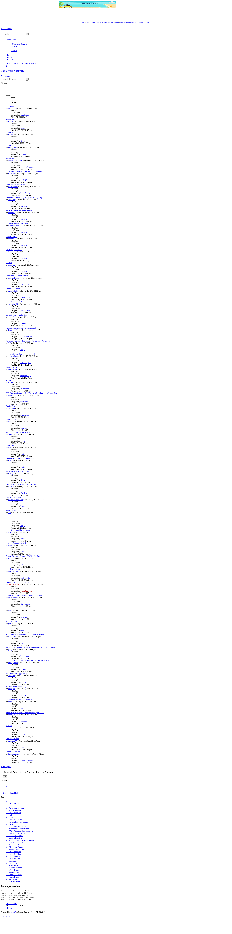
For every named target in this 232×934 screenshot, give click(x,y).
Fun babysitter (11, 510)
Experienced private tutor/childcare (19, 700)
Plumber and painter (13, 289)
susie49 (11, 532)
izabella (11, 382)
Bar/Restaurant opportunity (16, 686)
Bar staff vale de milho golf (16, 315)
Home (83, 22)
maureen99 (24, 415)
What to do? (111, 22)
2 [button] (6, 89)
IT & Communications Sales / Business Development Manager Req (31, 393)
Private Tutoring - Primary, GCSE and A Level (23, 556)
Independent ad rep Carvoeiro (17, 582)
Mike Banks (13, 187)
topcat (22, 643)
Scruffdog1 (24, 284)
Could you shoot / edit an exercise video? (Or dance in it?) (28, 660)
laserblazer (24, 389)
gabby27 (11, 715)
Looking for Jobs (12, 739)
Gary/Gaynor (13, 597)
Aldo (22, 630)
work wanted (11, 419)
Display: (6, 772)
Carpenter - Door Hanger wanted (18, 530)
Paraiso (11, 460)
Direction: (40, 772)
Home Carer (10, 445)
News (121, 22)
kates (10, 558)
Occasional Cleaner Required (17, 276)
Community (92, 22)
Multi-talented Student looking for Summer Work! (25, 634)
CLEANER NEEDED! (15, 497)
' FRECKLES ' (11, 237)
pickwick (23, 428)
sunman (11, 728)
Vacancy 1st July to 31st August (18, 432)
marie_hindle (13, 291)
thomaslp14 (12, 369)
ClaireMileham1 (14, 226)
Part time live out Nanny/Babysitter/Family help (24, 197)
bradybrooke (13, 571)
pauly (10, 650)
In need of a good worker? (16, 543)
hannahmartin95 (14, 754)
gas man (9, 380)
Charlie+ (11, 487)
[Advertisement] (144, 4)
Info (87, 22)
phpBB (13, 912)
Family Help (10, 406)
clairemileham (13, 278)
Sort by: (23, 772)
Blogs (130, 22)
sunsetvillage (13, 356)
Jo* (9, 343)
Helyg (10, 473)
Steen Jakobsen (14, 584)
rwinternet (12, 395)
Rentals (117, 22)
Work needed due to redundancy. (18, 471)
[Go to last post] (30, 115)
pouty (10, 447)
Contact (148, 22)
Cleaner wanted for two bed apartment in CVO (24, 595)
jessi (9, 623)
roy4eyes (11, 689)
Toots (10, 434)
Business (99, 22)
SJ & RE (11, 174)
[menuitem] (19, 44)
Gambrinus (12, 108)
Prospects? (10, 158)
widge (10, 121)
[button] (6, 91)
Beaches (104, 22)
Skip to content (6, 29)
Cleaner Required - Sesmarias (17, 224)
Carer (8, 608)
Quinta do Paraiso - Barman (16, 184)
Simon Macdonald (15, 161)
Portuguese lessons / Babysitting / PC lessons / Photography (28, 341)
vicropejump (13, 147)
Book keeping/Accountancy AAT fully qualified (24, 171)
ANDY (11, 317)
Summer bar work (13, 367)
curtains (9, 726)
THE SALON (11, 621)
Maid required (11, 119)
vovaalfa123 (13, 304)
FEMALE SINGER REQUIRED (19, 211)
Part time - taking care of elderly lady (20, 458)
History (139, 22)
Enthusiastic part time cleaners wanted (20, 354)
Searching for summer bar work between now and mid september (31, 647)
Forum (126, 22)
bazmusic (24, 206)
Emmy (10, 134)
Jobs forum (10, 106)
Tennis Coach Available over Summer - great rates (25, 713)
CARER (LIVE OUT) (14, 250)
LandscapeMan (14, 330)
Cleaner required (12, 132)
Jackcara (11, 200)
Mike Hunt (24, 656)
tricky (22, 734)
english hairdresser (13, 569)
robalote (11, 421)
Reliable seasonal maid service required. (21, 328)
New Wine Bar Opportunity (16, 673)
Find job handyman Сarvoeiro (17, 302)
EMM (22, 747)
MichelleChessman (15, 500)
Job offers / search (12, 70)
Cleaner (9, 145)
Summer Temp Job (13, 752)
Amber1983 (12, 637)
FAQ (143, 22)
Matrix (10, 545)
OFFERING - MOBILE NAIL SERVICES (22, 484)
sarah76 (23, 682)
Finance (134, 22)
